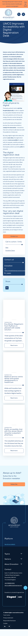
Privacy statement (8, 618)
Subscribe (14, 484)
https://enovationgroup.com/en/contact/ (15, 271)
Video (6, 247)
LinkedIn (8, 273)
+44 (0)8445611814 (10, 583)
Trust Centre (6, 615)
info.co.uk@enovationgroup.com (13, 585)
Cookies (5, 623)
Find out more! (25, 4)
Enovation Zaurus (10, 250)
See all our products (10, 544)
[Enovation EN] (14, 522)
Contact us (14, 236)
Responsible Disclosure (9, 621)
